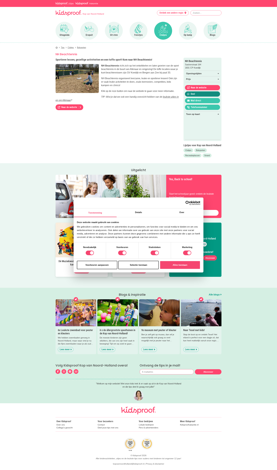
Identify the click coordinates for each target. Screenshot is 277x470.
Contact (101, 425)
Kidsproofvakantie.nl (189, 425)
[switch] (122, 253)
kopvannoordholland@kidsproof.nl (128, 464)
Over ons (60, 425)
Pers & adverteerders (148, 428)
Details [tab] (138, 212)
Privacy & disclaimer (155, 464)
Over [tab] (181, 212)
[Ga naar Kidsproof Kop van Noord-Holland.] (57, 47)
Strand (207, 155)
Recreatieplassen (192, 155)
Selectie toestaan (138, 265)
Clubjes (188, 150)
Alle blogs (214, 294)
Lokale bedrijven (146, 425)
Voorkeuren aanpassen (97, 265)
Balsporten (200, 150)
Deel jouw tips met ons (108, 428)
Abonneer (210, 258)
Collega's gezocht (64, 428)
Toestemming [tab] (95, 213)
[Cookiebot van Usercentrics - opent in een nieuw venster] (187, 203)
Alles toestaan (180, 265)
